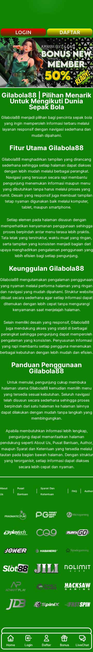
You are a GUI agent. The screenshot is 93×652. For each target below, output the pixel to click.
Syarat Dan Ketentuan (48, 491)
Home (10, 645)
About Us (3, 491)
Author (88, 491)
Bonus (64, 645)
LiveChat (82, 645)
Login (29, 645)
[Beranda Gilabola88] (46, 14)
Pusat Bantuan (22, 491)
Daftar (46, 645)
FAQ (74, 491)
